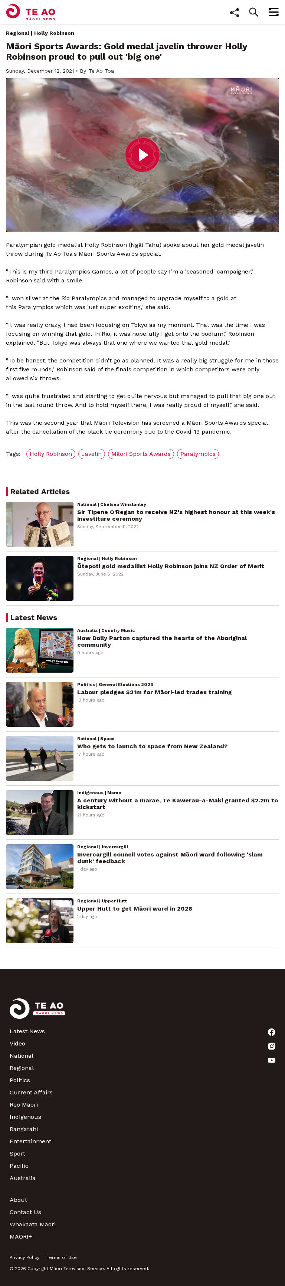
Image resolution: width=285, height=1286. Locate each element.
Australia (23, 1177)
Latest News (27, 1031)
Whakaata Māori (33, 1224)
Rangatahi (24, 1129)
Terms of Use (62, 1257)
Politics (20, 1080)
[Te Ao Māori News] (37, 1013)
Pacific (19, 1165)
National (21, 1055)
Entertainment (30, 1141)
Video (17, 1043)
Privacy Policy (24, 1257)
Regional (17, 33)
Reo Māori (24, 1104)
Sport (17, 1153)
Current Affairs (31, 1092)
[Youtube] (271, 1060)
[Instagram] (271, 1046)
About (18, 1199)
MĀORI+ (21, 1236)
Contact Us (25, 1212)
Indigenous (25, 1116)
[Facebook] (271, 1032)
